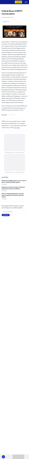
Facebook (8, 114)
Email (13, 114)
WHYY (5, 2)
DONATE (19, 2)
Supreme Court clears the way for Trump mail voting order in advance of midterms (13, 187)
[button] (3, 456)
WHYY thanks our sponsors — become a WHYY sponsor (14, 152)
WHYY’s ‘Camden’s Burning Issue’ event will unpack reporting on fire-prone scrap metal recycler (13, 195)
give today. (17, 127)
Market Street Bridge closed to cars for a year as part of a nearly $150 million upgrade (14, 181)
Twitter (10, 114)
